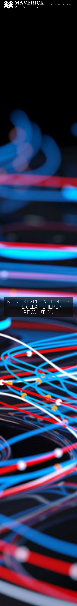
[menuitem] (44, 4)
